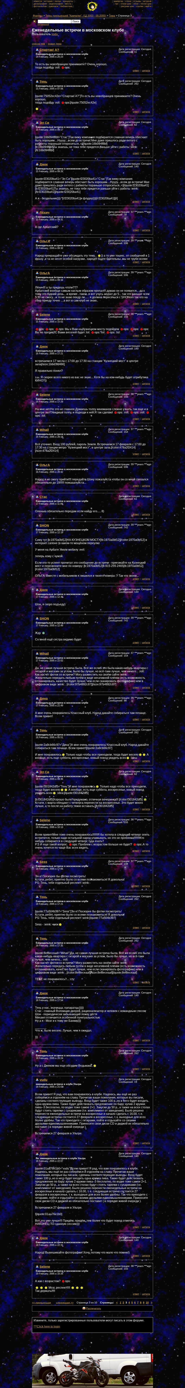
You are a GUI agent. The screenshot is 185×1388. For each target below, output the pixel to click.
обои (135, 4)
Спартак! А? (49, 50)
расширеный (43, 24)
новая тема (54, 43)
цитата (146, 70)
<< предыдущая (41, 1302)
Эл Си (44, 123)
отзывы (137, 1)
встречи (147, 1)
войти (148, 6)
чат (117, 4)
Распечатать (93, 1308)
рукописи (53, 6)
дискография (40, 4)
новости (38, 1)
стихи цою (126, 4)
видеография (56, 4)
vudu (54, 34)
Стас (43, 497)
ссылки (139, 6)
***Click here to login (47, 1326)
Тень (43, 81)
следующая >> (65, 1302)
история (48, 1)
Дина (44, 698)
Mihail (44, 430)
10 (147, 1302)
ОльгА (45, 241)
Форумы (38, 15)
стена (128, 1)
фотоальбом (40, 6)
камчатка (118, 1)
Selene (45, 314)
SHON (44, 525)
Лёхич (44, 212)
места (68, 4)
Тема (112, 15)
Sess (43, 862)
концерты (68, 1)
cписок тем (38, 43)
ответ (136, 70)
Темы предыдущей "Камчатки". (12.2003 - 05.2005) (76, 15)
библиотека (66, 6)
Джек (44, 164)
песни (58, 1)
